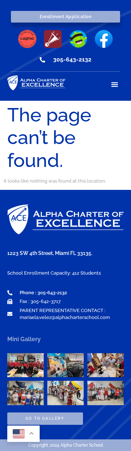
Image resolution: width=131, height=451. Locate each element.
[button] (114, 84)
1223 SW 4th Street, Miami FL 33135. (49, 253)
